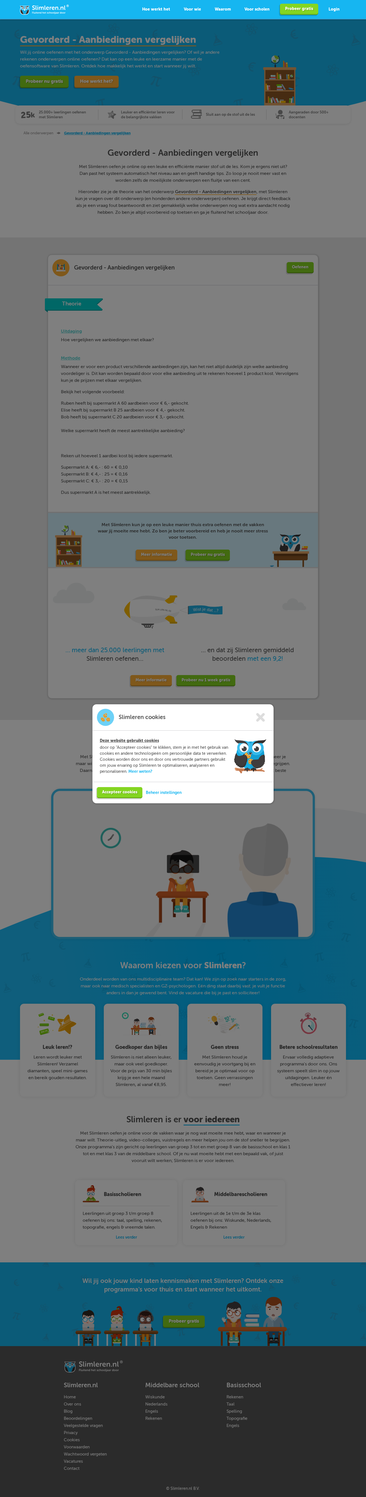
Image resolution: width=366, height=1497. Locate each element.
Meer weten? (140, 771)
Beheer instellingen (164, 792)
